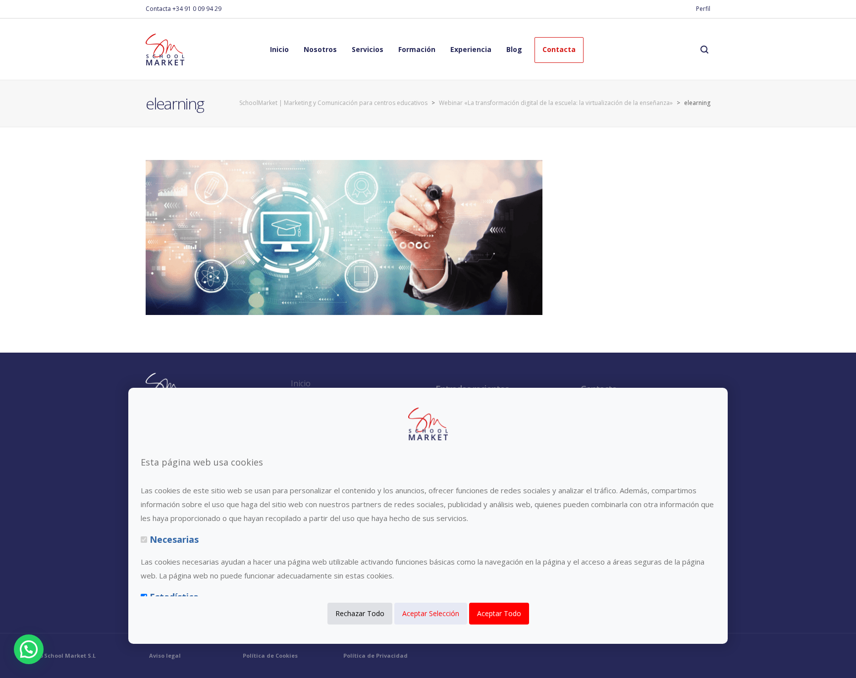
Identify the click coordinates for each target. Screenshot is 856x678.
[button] (29, 649)
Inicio (301, 383)
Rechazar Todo (359, 614)
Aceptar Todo (499, 614)
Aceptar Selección (430, 614)
